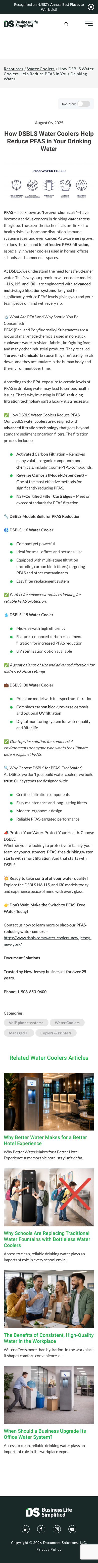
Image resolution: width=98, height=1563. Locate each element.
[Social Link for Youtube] (72, 1529)
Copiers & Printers (56, 1033)
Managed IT (19, 1033)
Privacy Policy (49, 1549)
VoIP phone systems (26, 1022)
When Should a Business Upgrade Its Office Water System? (45, 1434)
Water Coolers (41, 68)
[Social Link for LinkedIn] (26, 1529)
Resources (13, 68)
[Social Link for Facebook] (41, 1529)
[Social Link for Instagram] (57, 1529)
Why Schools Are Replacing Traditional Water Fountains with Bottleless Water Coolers (47, 1239)
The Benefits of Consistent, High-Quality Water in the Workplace (49, 1338)
